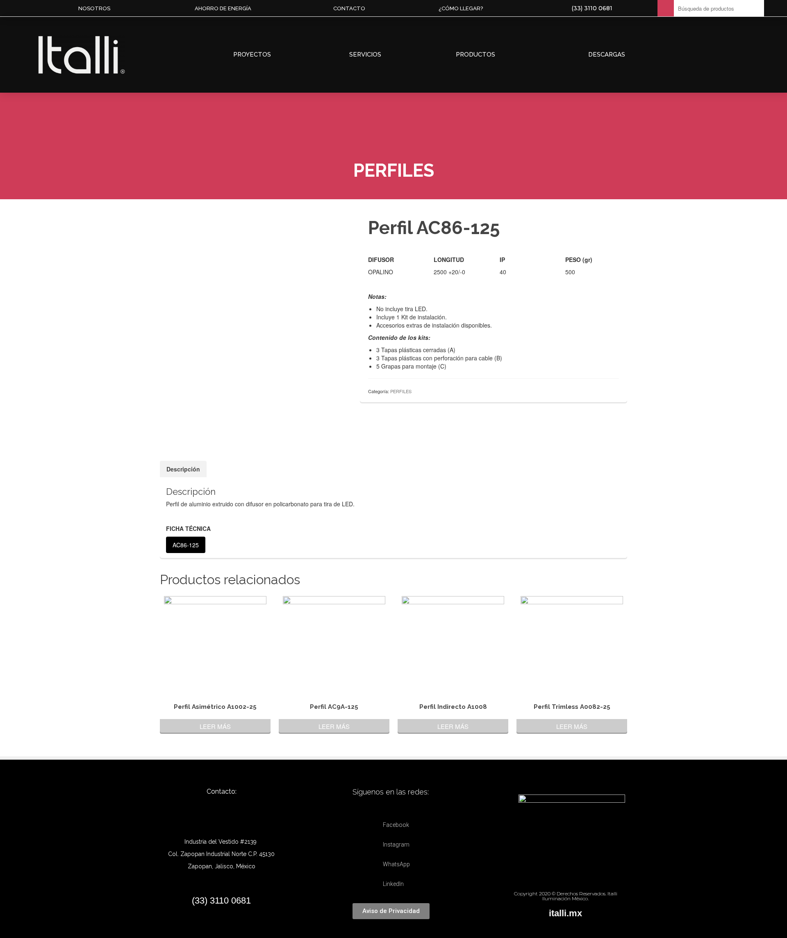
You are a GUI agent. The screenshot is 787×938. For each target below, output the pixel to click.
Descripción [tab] (183, 469)
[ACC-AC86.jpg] (294, 423)
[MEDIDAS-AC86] (212, 423)
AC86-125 (186, 545)
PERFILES (401, 391)
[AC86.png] (253, 302)
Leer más (215, 726)
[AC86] (253, 423)
